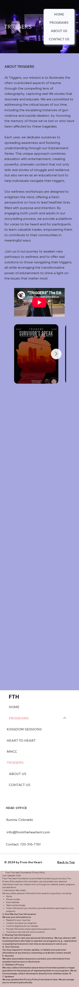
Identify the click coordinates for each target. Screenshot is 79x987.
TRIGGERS (15, 762)
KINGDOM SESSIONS (24, 729)
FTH (14, 696)
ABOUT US (17, 774)
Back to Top (66, 862)
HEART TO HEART (21, 740)
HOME (14, 707)
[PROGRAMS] (65, 718)
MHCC (12, 751)
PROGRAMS (19, 718)
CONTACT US (19, 785)
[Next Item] (56, 354)
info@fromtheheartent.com (28, 832)
